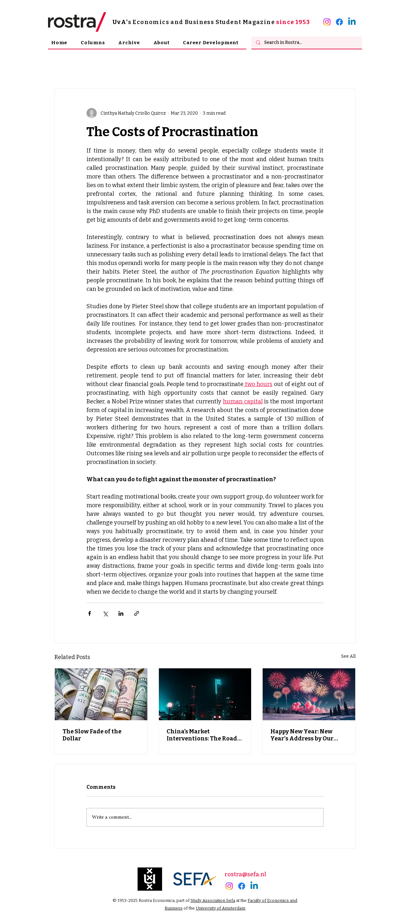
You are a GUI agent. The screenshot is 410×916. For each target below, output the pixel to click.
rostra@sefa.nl (245, 874)
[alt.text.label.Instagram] (327, 22)
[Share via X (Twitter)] (105, 613)
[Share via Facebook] (89, 613)
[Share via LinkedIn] (121, 613)
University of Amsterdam (220, 908)
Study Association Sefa (213, 900)
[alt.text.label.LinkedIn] (352, 22)
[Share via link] (137, 613)
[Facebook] (339, 22)
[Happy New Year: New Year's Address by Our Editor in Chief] (309, 694)
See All (348, 656)
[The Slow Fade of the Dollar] (101, 694)
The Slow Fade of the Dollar (91, 735)
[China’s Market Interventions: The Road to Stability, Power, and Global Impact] (205, 694)
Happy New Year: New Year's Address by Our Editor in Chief (301, 735)
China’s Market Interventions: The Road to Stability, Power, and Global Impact (202, 735)
